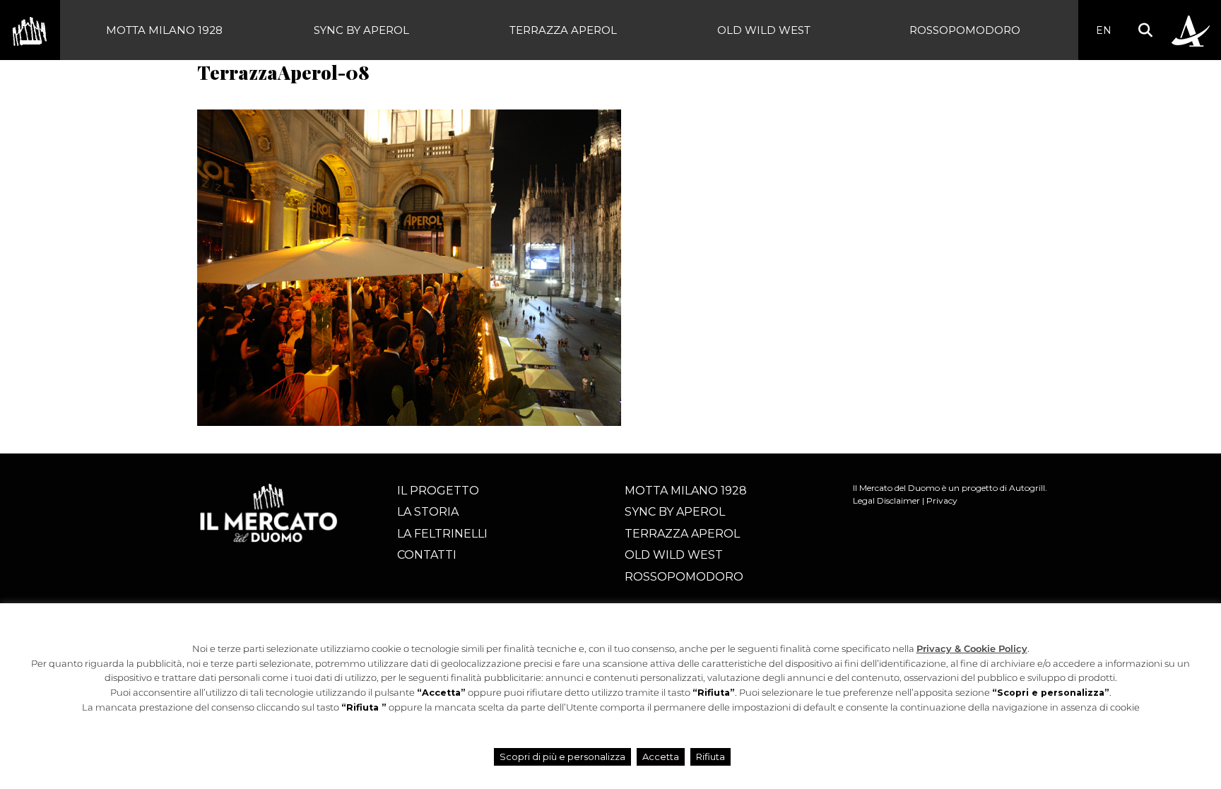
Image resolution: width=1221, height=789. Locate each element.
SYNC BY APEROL (361, 30)
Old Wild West (763, 30)
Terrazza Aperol (563, 30)
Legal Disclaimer (886, 500)
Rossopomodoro (964, 30)
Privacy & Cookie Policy (971, 648)
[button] (1145, 30)
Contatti (426, 555)
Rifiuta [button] (710, 756)
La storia (428, 511)
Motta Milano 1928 (164, 30)
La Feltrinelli (442, 533)
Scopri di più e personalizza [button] (562, 756)
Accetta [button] (660, 756)
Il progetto (438, 490)
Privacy (941, 500)
